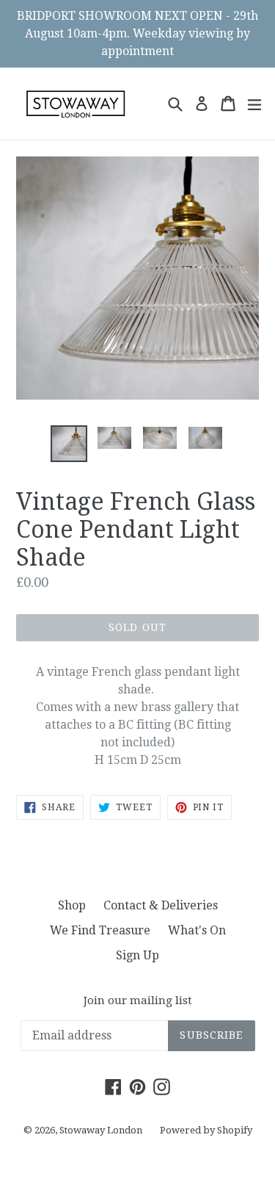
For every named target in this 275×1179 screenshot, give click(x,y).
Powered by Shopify (206, 1130)
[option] (69, 444)
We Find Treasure (100, 930)
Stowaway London (100, 1130)
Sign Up (137, 955)
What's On (197, 930)
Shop (72, 905)
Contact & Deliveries (160, 905)
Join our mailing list (138, 1000)
